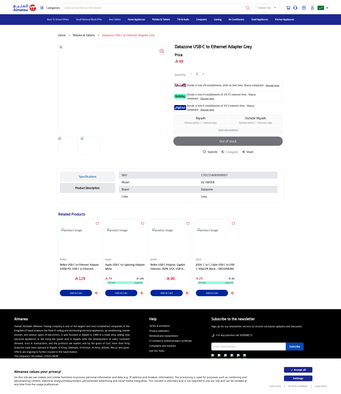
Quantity (180, 74)
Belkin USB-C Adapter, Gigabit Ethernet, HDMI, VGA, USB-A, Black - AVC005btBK (167, 267)
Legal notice (321, 386)
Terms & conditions (159, 325)
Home (62, 35)
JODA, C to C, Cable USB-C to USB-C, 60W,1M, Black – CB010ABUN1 (215, 266)
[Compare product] (96, 293)
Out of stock (228, 141)
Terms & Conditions (298, 386)
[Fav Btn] (97, 223)
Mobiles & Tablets (84, 35)
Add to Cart (76, 292)
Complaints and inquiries (162, 345)
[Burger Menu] (42, 8)
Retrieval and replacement (163, 335)
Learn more (275, 386)
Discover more (272, 85)
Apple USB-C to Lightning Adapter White (125, 266)
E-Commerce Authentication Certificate (170, 340)
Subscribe (294, 346)
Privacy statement (159, 330)
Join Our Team (156, 350)
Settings (298, 378)
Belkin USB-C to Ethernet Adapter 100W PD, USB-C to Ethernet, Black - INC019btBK (79, 267)
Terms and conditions (228, 130)
